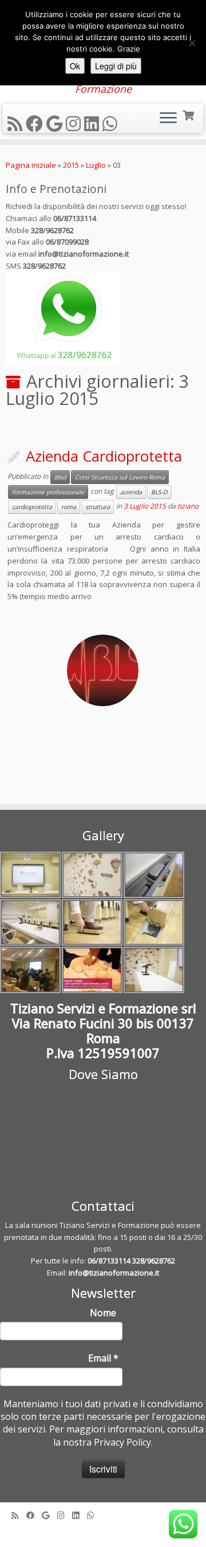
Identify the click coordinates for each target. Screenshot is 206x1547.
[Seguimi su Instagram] (75, 123)
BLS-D (159, 492)
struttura (97, 507)
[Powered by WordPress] (103, 1531)
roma (68, 507)
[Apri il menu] (168, 118)
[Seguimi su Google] (56, 123)
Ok (75, 66)
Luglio (96, 165)
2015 (71, 165)
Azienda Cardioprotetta (104, 456)
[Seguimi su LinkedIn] (93, 123)
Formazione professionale (48, 492)
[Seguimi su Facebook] (36, 123)
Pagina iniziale (31, 165)
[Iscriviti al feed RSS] (16, 123)
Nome (103, 1312)
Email (103, 1358)
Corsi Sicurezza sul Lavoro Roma (120, 477)
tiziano (188, 506)
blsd (60, 477)
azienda (131, 492)
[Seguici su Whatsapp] (111, 123)
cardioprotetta (32, 507)
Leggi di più (116, 66)
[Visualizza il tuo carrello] (189, 114)
